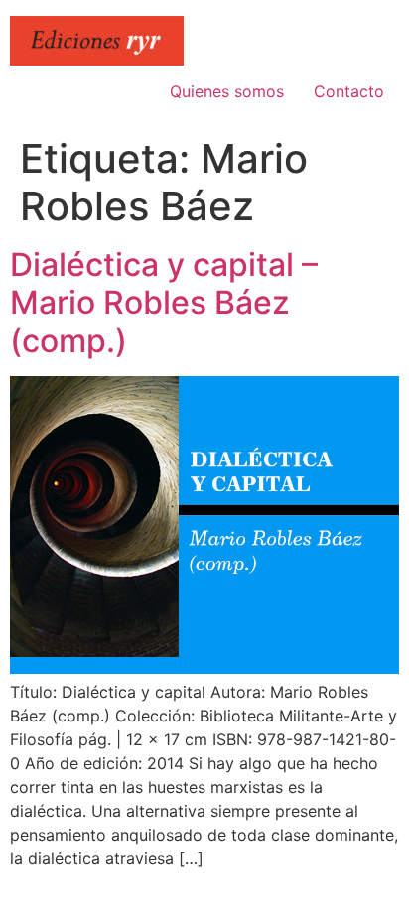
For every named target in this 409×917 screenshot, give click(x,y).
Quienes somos (227, 91)
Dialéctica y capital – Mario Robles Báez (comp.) (164, 302)
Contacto (349, 91)
